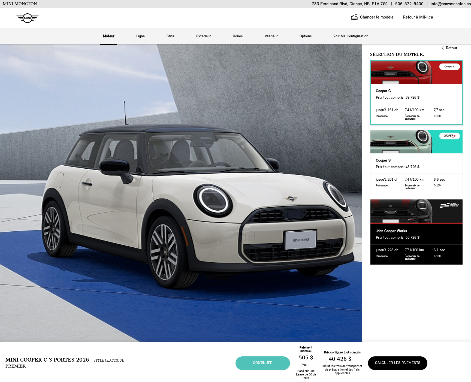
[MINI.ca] (25, 18)
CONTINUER (263, 363)
